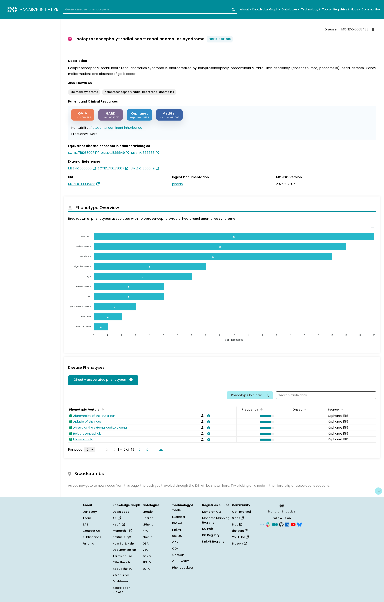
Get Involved (241, 512)
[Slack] (268, 524)
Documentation (124, 550)
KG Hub (207, 529)
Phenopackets (183, 568)
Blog (235, 524)
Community (371, 9)
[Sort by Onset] (341, 409)
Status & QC (122, 537)
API (115, 518)
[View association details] (208, 416)
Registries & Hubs (346, 9)
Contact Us (91, 531)
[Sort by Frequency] (260, 409)
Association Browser (121, 590)
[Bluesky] (299, 524)
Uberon (147, 518)
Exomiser (178, 517)
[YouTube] (293, 524)
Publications (92, 537)
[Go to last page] (146, 449)
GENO (146, 556)
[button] (266, 416)
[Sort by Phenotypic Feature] (102, 409)
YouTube (239, 537)
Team (87, 518)
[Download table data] (160, 449)
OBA (145, 544)
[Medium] (275, 524)
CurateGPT (180, 561)
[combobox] (150, 10)
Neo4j (117, 524)
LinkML (176, 530)
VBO (145, 550)
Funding (88, 544)
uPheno (147, 524)
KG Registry (210, 535)
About (245, 9)
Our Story (90, 512)
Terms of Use (122, 556)
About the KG (123, 569)
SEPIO (146, 562)
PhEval (177, 523)
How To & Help (123, 544)
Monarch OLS (212, 512)
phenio (177, 184)
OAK (175, 542)
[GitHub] (281, 524)
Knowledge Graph (266, 9)
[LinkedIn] (287, 524)
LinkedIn (238, 531)
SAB (85, 524)
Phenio (147, 537)
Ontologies (290, 9)
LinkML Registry (213, 542)
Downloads (121, 512)
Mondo (147, 512)
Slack (236, 518)
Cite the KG (121, 562)
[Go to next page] (138, 449)
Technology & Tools (316, 9)
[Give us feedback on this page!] (378, 491)
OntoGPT (179, 555)
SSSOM (177, 536)
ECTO (146, 569)
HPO (145, 531)
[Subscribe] (262, 524)
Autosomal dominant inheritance (116, 127)
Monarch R (121, 531)
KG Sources (121, 575)
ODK (175, 549)
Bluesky (238, 544)
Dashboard (121, 581)
